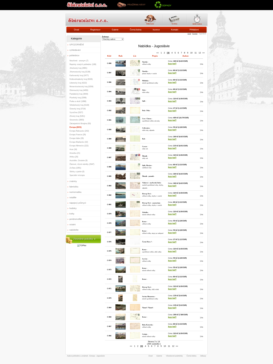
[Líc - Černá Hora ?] (135, 244)
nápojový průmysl (77, 203)
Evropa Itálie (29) (77, 138)
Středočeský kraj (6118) (79, 105)
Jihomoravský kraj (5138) (80, 72)
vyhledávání (75, 50)
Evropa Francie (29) (78, 135)
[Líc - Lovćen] (135, 262)
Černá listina (135, 29)
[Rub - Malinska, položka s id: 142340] (120, 85)
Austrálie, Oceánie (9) (78, 160)
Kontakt (174, 29)
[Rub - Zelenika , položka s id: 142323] (120, 216)
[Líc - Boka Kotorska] (135, 328)
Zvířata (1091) (75, 168)
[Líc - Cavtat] (135, 150)
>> (203, 53)
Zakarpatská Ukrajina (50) (80, 123)
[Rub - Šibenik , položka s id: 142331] (120, 160)
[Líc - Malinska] (135, 84)
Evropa (194, 34)
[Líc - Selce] (135, 94)
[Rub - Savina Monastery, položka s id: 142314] (120, 301)
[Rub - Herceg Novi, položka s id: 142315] (120, 291)
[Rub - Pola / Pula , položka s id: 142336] (120, 113)
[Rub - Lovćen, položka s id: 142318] (120, 263)
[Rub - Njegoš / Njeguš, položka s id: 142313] (120, 310)
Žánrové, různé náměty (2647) (82, 164)
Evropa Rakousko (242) (79, 131)
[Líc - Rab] (135, 141)
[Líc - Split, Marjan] (135, 169)
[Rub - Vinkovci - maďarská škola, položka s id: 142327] (120, 188)
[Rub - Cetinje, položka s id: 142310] (120, 338)
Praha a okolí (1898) (78, 101)
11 (196, 53)
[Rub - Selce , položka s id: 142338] (120, 94)
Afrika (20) (74, 157)
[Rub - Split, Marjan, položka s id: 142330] (120, 169)
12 (200, 53)
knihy (71, 213)
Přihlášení (194, 29)
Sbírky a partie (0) (77, 171)
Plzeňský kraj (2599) (78, 98)
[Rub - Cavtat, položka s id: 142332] (120, 150)
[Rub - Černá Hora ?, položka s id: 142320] (120, 244)
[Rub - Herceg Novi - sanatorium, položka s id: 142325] (120, 207)
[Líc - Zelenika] (135, 216)
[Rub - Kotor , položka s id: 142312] (120, 319)
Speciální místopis (77, 175)
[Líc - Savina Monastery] (135, 300)
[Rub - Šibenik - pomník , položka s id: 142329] (120, 179)
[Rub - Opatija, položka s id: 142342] (120, 66)
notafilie (72, 197)
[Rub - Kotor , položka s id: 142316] (120, 282)
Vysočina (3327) (76, 112)
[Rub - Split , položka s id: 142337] (120, 104)
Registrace (95, 29)
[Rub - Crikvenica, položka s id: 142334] (120, 132)
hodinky (73, 208)
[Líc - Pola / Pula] (135, 113)
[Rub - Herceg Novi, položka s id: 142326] (120, 198)
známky (73, 181)
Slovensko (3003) (77, 120)
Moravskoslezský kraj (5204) (81, 86)
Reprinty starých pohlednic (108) (83, 64)
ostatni (72, 224)
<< (157, 53)
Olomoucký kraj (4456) (79, 90)
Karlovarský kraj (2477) (79, 75)
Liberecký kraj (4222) (78, 83)
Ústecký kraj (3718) (78, 109)
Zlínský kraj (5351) (77, 116)
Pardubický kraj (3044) (79, 94)
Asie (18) (73, 149)
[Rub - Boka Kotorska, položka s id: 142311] (120, 329)
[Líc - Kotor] (135, 225)
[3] (168, 53)
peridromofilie (75, 219)
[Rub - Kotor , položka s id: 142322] (120, 226)
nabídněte (73, 230)
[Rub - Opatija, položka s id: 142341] (120, 75)
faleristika (73, 186)
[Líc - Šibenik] (135, 160)
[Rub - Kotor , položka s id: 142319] (120, 253)
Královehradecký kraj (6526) (81, 79)
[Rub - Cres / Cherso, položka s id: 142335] (120, 123)
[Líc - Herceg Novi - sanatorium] (135, 207)
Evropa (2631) (75, 127)
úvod (189, 34)
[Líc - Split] (135, 103)
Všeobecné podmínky (174, 356)
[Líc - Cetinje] (135, 338)
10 (191, 53)
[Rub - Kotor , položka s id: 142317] (120, 272)
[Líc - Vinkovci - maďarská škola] (135, 188)
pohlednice (74, 55)
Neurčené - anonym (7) (79, 61)
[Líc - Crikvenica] (135, 132)
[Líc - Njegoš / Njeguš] (135, 310)
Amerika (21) (75, 153)
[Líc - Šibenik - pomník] (135, 178)
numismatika (75, 192)
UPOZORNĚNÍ (76, 44)
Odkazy (203, 356)
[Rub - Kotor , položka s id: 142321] (120, 235)
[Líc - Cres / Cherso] (135, 122)
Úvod (76, 29)
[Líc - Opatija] (135, 65)
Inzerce (156, 29)
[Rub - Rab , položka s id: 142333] (120, 141)
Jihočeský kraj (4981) (78, 68)
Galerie (115, 29)
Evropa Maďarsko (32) (79, 142)
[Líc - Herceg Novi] (135, 197)
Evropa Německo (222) (79, 146)
